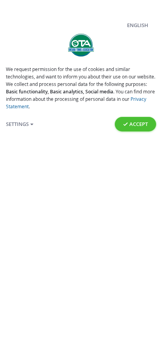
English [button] (137, 25)
